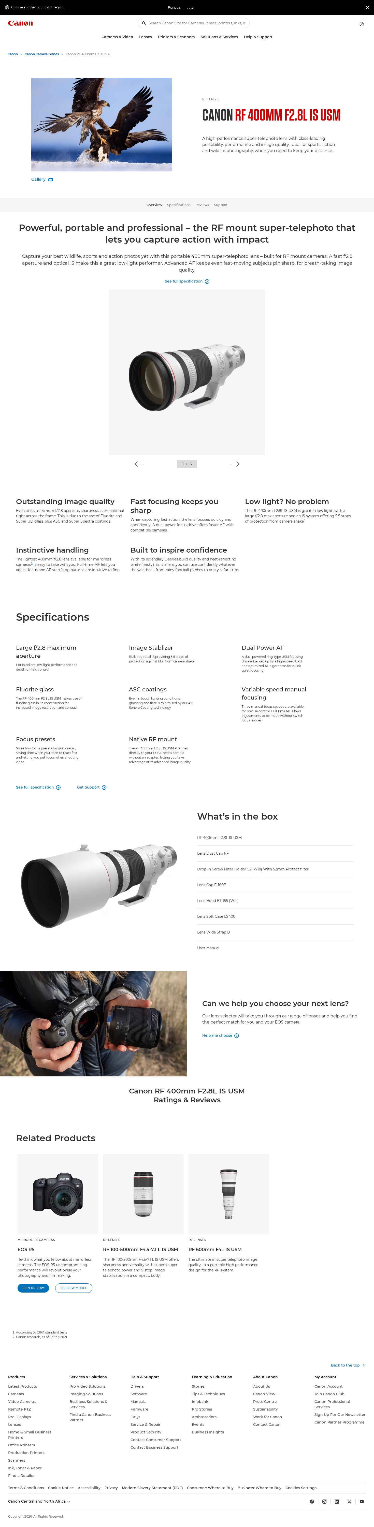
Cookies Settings (301, 1488)
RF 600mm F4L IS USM (215, 1249)
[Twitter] (349, 1502)
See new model (74, 1288)
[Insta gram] (324, 1502)
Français (174, 7)
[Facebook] (312, 1502)
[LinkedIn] (337, 1502)
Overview (154, 205)
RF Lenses (210, 99)
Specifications (178, 205)
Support (220, 205)
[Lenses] (154, 37)
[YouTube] (362, 1502)
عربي (190, 7)
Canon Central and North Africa (37, 1501)
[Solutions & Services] (240, 37)
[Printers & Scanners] (197, 37)
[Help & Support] (274, 37)
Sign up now (33, 1288)
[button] (139, 464)
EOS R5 (26, 1249)
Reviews (202, 205)
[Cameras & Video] (135, 37)
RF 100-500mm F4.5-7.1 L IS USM (140, 1249)
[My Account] (362, 24)
